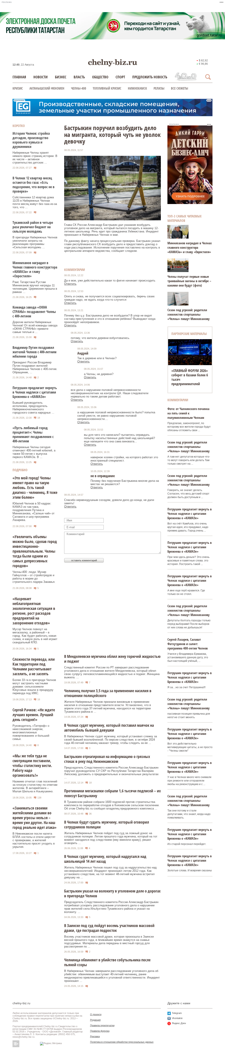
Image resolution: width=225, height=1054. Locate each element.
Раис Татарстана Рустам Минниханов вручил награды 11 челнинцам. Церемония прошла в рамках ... (35, 287)
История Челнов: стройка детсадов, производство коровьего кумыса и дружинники (31, 140)
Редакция (95, 1020)
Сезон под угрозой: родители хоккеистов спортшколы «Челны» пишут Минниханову (188, 314)
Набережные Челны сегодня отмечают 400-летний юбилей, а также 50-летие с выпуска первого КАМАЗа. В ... (34, 452)
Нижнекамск (137, 88)
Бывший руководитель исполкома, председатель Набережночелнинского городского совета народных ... (33, 407)
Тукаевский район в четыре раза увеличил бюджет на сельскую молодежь (33, 227)
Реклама (95, 1036)
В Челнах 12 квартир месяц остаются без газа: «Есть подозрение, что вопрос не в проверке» (33, 185)
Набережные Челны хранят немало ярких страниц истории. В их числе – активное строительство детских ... (35, 157)
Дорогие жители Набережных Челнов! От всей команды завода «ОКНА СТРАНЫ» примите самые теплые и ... (35, 327)
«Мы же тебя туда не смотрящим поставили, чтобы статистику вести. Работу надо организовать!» (32, 765)
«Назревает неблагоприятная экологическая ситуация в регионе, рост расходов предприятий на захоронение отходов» (34, 610)
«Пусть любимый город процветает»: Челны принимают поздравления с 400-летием (33, 434)
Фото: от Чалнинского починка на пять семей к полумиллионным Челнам (188, 413)
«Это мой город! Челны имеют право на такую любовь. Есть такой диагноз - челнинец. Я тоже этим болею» (35, 487)
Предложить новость (149, 76)
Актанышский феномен (46, 88)
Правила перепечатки (102, 1025)
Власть (79, 76)
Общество (100, 76)
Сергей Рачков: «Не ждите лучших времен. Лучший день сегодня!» (34, 714)
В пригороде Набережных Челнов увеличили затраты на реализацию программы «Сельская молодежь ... (35, 242)
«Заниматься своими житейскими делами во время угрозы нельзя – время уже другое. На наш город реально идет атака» (34, 817)
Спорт (120, 76)
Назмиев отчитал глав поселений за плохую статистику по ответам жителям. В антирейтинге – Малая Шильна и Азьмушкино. (35, 786)
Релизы (159, 88)
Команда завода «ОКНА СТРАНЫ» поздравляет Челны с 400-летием (34, 311)
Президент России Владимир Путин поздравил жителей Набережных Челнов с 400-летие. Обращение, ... (35, 367)
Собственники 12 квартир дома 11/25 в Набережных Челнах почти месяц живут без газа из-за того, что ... (35, 202)
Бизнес (60, 76)
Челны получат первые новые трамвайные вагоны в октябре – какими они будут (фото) (189, 280)
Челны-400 (78, 88)
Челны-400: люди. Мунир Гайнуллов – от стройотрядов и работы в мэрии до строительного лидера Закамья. (34, 576)
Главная (19, 76)
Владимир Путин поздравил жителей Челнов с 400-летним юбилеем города (34, 352)
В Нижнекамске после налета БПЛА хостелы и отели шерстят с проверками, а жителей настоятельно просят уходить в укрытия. (34, 840)
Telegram (177, 1013)
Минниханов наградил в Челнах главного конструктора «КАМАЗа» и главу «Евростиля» (35, 269)
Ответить (70, 283)
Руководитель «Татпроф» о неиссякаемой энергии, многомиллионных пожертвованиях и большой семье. (31, 732)
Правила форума (99, 1031)
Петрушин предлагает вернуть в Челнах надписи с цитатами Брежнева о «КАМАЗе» (35, 392)
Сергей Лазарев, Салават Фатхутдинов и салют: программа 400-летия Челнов (187, 643)
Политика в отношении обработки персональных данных (122, 1042)
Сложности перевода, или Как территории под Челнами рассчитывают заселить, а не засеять (34, 666)
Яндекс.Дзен (179, 1023)
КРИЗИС (18, 88)
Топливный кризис (107, 88)
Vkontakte (177, 1018)
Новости (40, 76)
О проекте (96, 1014)
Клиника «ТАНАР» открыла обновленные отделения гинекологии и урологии (189, 377)
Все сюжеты (179, 88)
